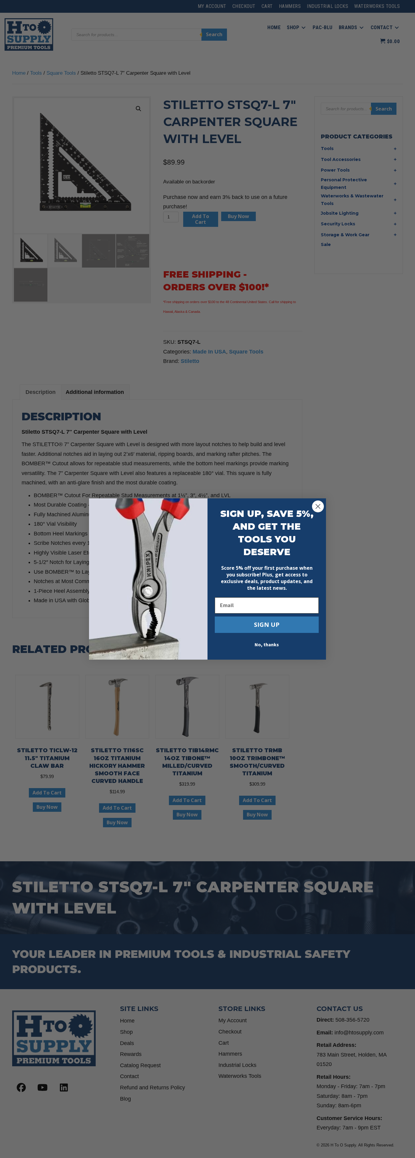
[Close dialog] (318, 506)
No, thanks (267, 644)
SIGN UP (267, 624)
